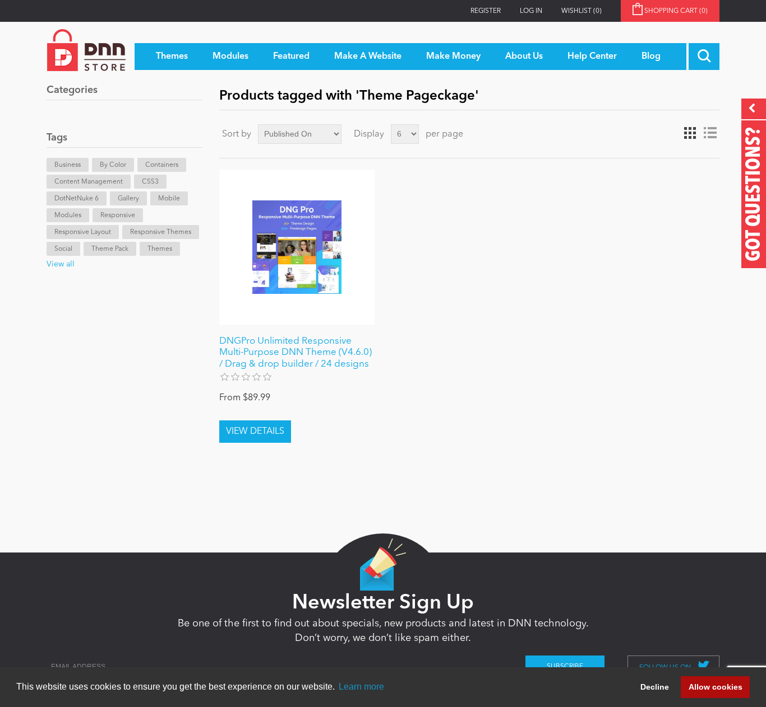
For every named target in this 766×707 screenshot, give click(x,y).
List (710, 133)
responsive (117, 215)
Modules (67, 215)
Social (63, 249)
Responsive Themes (160, 232)
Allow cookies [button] (715, 686)
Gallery (128, 198)
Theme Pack (109, 249)
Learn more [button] (361, 686)
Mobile (169, 198)
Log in (531, 11)
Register (485, 11)
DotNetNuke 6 (76, 198)
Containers (161, 165)
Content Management (88, 182)
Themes (159, 249)
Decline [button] (654, 686)
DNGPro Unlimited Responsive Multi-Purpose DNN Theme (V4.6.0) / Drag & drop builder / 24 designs (295, 352)
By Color (113, 165)
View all (61, 264)
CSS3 (150, 182)
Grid (689, 133)
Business (67, 165)
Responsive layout (82, 232)
